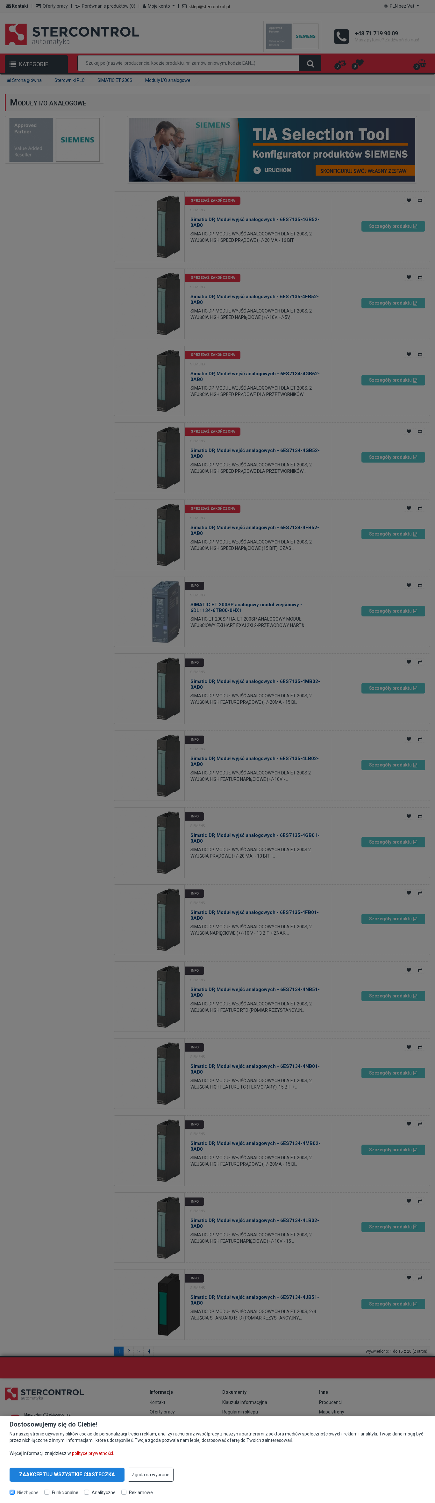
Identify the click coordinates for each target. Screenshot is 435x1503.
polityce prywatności (92, 1453)
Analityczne (104, 1492)
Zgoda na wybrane (150, 1474)
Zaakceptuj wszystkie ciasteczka (67, 1474)
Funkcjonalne (65, 1492)
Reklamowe (141, 1492)
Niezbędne (28, 1492)
